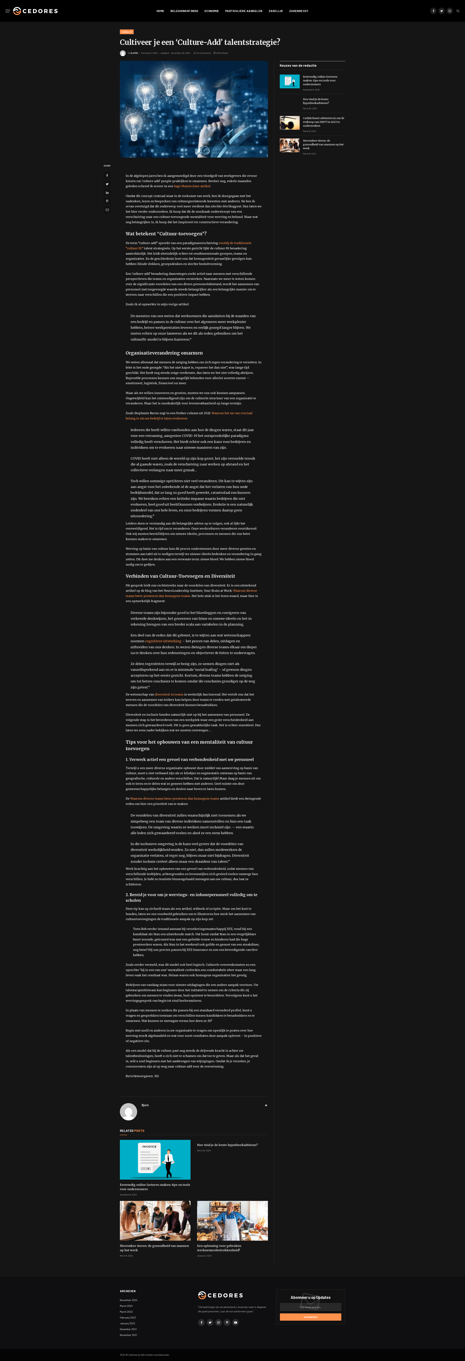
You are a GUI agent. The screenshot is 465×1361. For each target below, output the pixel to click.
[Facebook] (107, 175)
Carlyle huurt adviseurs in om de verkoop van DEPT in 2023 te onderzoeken (323, 121)
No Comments (204, 53)
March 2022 (126, 1311)
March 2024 (126, 1305)
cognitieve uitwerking (163, 641)
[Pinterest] (107, 201)
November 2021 (128, 1334)
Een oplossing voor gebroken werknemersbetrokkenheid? (219, 1248)
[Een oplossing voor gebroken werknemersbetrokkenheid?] (232, 1221)
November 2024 (129, 1300)
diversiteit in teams (169, 694)
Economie (212, 11)
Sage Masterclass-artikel (192, 186)
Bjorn (134, 53)
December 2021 (128, 1329)
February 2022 (128, 1317)
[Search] (458, 11)
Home (160, 11)
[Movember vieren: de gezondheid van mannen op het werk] (155, 1221)
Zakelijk (276, 11)
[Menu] (7, 11)
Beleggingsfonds (184, 11)
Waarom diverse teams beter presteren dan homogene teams (174, 798)
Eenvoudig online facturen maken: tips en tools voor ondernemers (155, 1187)
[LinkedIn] (107, 192)
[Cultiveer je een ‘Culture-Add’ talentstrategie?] (194, 109)
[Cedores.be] (35, 11)
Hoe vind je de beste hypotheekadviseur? (227, 1145)
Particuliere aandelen (243, 11)
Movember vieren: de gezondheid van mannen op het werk (154, 1248)
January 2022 (127, 1323)
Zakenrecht (299, 11)
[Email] (107, 209)
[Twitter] (107, 184)
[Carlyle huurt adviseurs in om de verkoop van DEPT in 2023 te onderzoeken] (290, 123)
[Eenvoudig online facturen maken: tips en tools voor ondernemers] (155, 1160)
